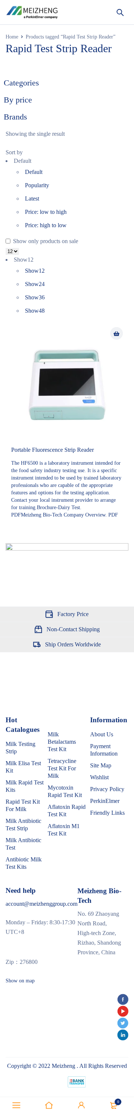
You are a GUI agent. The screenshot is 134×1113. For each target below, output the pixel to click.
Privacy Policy (107, 789)
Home (12, 37)
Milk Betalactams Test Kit (62, 741)
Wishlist (99, 777)
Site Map (100, 765)
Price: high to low (46, 225)
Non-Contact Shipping (73, 629)
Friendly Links (107, 813)
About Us (101, 734)
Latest (32, 198)
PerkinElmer (104, 801)
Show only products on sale (45, 241)
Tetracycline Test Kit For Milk (62, 768)
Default (33, 172)
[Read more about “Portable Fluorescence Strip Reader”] (116, 333)
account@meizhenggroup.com (41, 904)
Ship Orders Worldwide (73, 644)
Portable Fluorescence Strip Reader (52, 450)
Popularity (37, 185)
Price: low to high (46, 212)
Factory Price (73, 614)
